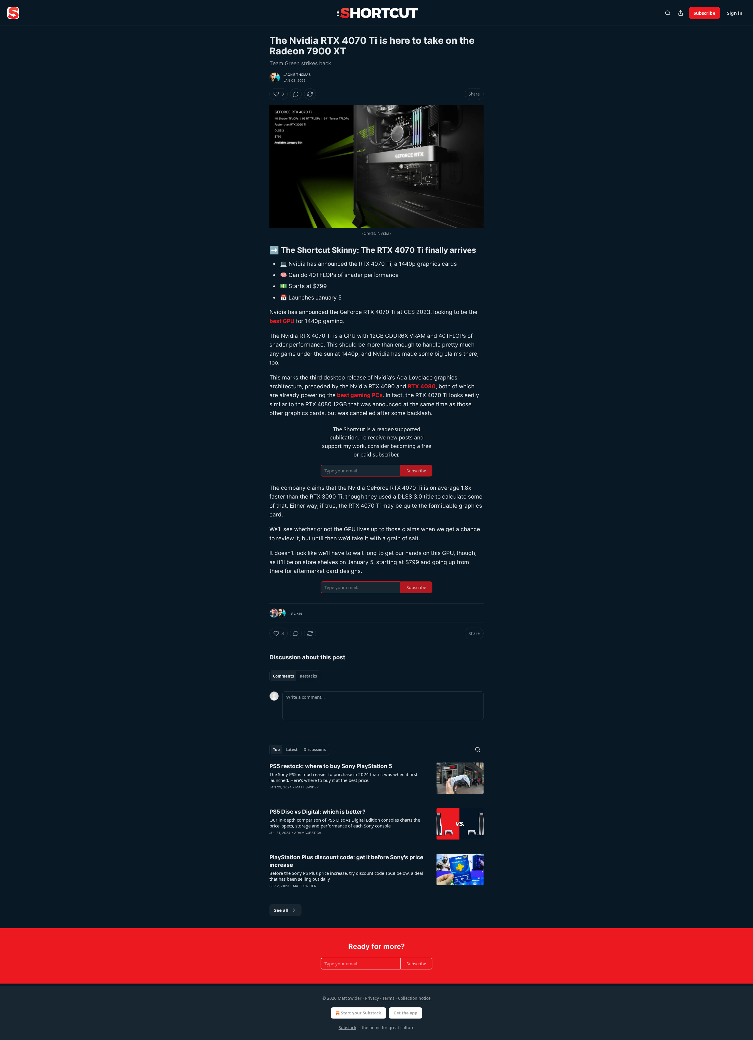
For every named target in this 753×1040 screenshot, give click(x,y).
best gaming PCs (360, 395)
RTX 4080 (422, 386)
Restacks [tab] (308, 676)
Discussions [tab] (315, 749)
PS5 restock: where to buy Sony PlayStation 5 (330, 766)
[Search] (668, 13)
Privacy (372, 998)
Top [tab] (276, 749)
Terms (388, 998)
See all (281, 910)
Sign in (734, 13)
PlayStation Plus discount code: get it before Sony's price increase (346, 861)
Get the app (405, 1013)
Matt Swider (307, 787)
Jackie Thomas (297, 75)
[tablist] (294, 676)
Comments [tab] (283, 676)
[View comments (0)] (296, 94)
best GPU (281, 321)
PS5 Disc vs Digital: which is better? (317, 811)
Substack (347, 1027)
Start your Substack (361, 1013)
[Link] (261, 250)
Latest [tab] (292, 749)
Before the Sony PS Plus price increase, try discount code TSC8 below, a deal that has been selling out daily (346, 876)
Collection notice (414, 998)
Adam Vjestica (307, 833)
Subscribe (704, 13)
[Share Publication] (681, 13)
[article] (376, 780)
